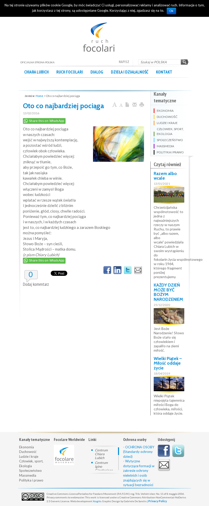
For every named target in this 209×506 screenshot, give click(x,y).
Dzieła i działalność (129, 72)
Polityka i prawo (31, 480)
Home (39, 95)
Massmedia (27, 475)
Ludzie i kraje (28, 456)
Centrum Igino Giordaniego (104, 466)
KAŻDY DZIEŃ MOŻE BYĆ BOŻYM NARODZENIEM (168, 292)
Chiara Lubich (36, 72)
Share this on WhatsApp (46, 121)
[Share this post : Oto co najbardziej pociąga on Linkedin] (117, 270)
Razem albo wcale (165, 176)
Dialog (96, 72)
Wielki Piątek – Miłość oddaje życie (168, 363)
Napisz (124, 61)
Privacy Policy (157, 501)
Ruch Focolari (69, 72)
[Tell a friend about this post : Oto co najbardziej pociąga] (138, 270)
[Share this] (134, 105)
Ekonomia (26, 447)
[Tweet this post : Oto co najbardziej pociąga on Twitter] (128, 270)
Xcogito (97, 501)
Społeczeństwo (30, 470)
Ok (171, 11)
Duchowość (27, 452)
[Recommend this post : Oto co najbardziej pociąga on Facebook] (107, 270)
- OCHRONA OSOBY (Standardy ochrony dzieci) (138, 452)
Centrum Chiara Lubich (101, 454)
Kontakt (164, 72)
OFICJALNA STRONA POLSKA (105, 34)
